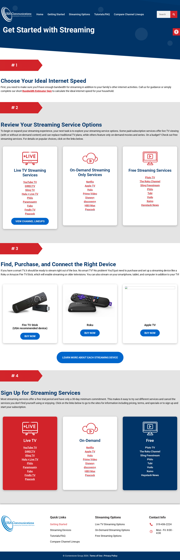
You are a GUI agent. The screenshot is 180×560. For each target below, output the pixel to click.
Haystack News (150, 475)
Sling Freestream (150, 455)
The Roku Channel (150, 451)
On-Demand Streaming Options (112, 530)
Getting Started (56, 14)
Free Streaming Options (108, 535)
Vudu (150, 467)
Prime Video (90, 459)
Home (39, 14)
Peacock (30, 479)
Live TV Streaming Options (110, 524)
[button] (176, 32)
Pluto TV (150, 447)
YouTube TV (30, 447)
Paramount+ (30, 467)
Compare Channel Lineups (129, 14)
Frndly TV (30, 475)
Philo (30, 463)
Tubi (150, 463)
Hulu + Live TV (30, 459)
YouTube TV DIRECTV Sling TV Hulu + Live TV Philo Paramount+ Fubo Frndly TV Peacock (30, 198)
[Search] (173, 14)
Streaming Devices (60, 530)
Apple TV (90, 451)
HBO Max (90, 471)
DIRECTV (30, 451)
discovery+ (90, 467)
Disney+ (89, 463)
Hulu (90, 455)
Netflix (90, 447)
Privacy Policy (110, 556)
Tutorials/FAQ (102, 14)
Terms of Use (96, 556)
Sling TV (30, 455)
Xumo (150, 471)
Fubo (30, 471)
